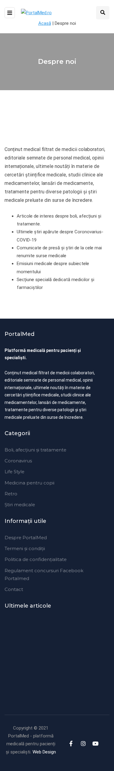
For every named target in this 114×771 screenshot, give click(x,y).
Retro (11, 494)
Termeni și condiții (25, 548)
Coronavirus (18, 461)
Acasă (44, 23)
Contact (14, 589)
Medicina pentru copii (29, 483)
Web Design (44, 752)
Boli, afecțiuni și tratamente (35, 450)
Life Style (14, 471)
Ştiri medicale (20, 504)
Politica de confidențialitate (36, 559)
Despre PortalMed (26, 537)
